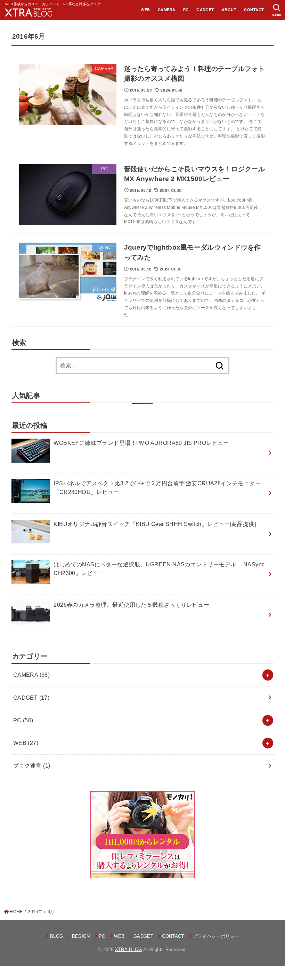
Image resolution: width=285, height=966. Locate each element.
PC (186, 10)
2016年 (35, 912)
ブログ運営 (31, 765)
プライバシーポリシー (216, 936)
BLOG (56, 936)
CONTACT (254, 10)
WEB (145, 10)
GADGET (205, 10)
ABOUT (229, 10)
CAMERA (166, 10)
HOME (16, 912)
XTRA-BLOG (128, 949)
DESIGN (81, 936)
